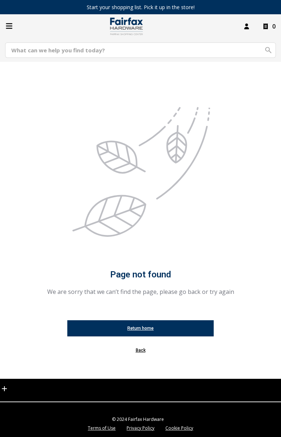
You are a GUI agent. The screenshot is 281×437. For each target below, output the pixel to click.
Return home (140, 328)
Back (141, 350)
